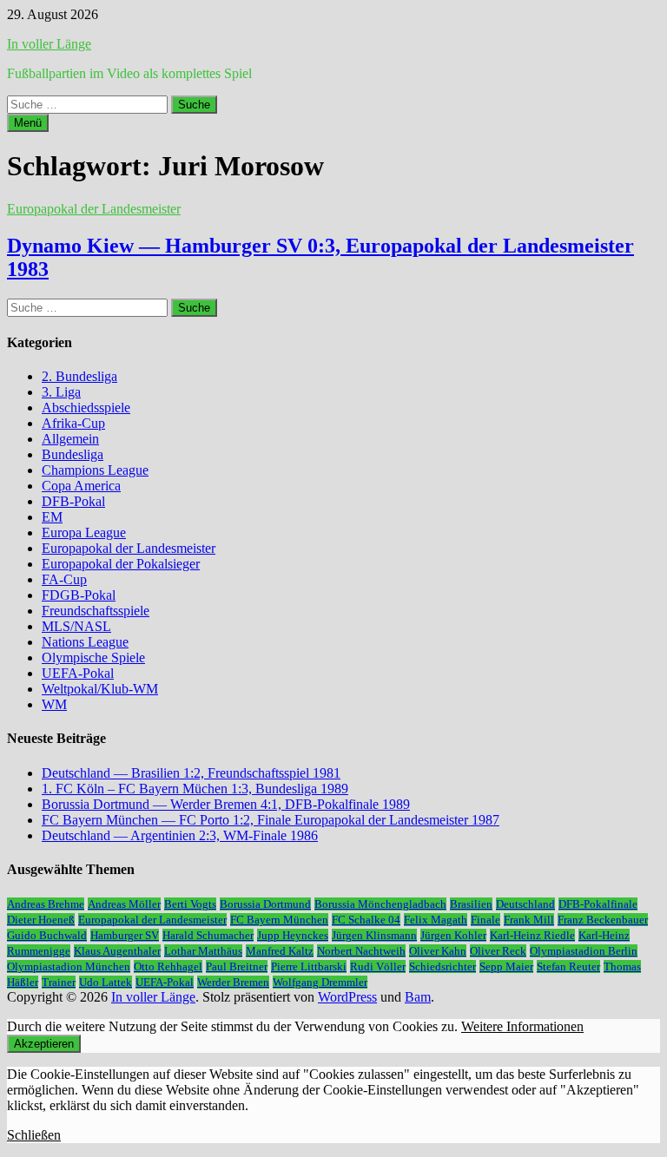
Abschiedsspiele (86, 407)
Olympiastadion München (68, 966)
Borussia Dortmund (265, 903)
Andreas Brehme (45, 903)
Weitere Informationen (522, 1026)
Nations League (85, 641)
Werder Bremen (233, 982)
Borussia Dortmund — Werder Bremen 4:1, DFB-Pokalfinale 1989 (226, 804)
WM (54, 704)
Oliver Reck (498, 950)
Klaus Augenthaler (117, 950)
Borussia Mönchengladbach (380, 903)
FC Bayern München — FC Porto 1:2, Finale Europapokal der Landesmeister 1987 (270, 819)
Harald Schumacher (208, 935)
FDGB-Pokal (79, 595)
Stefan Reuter (568, 966)
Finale (485, 919)
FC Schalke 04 (366, 919)
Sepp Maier (506, 966)
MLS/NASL (76, 626)
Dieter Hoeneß (41, 919)
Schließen (34, 1134)
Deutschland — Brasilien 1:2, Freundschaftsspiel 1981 (191, 773)
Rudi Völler (378, 966)
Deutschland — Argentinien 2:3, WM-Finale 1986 (180, 835)
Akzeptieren (44, 1043)
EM (52, 516)
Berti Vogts (190, 903)
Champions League (95, 470)
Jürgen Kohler (453, 935)
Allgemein (70, 438)
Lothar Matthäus (203, 950)
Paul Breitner (236, 966)
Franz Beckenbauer (603, 919)
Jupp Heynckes (292, 935)
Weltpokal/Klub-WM (100, 688)
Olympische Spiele (93, 657)
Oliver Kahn (437, 950)
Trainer (59, 982)
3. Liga (61, 392)
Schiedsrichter (442, 966)
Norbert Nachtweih (361, 950)
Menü (28, 122)
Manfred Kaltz (280, 950)
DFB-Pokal (73, 501)
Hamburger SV (124, 935)
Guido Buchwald (47, 935)
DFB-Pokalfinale (597, 903)
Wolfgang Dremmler (320, 982)
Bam (418, 996)
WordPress (347, 996)
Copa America (81, 485)
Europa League (84, 532)
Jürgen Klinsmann (374, 935)
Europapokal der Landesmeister (94, 208)
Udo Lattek (105, 982)
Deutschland (525, 903)
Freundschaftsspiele (95, 610)
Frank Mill (529, 919)
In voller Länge (49, 43)
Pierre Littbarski (309, 966)
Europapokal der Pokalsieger (121, 563)
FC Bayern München (279, 919)
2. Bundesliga (79, 376)
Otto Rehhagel (168, 966)
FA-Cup (64, 579)
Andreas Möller (124, 903)
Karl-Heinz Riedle (532, 935)
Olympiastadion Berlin (583, 950)
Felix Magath (435, 919)
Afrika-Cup (73, 423)
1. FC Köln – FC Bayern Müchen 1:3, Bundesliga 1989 (195, 788)
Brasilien (471, 903)
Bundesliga (72, 454)
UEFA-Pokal (78, 673)
